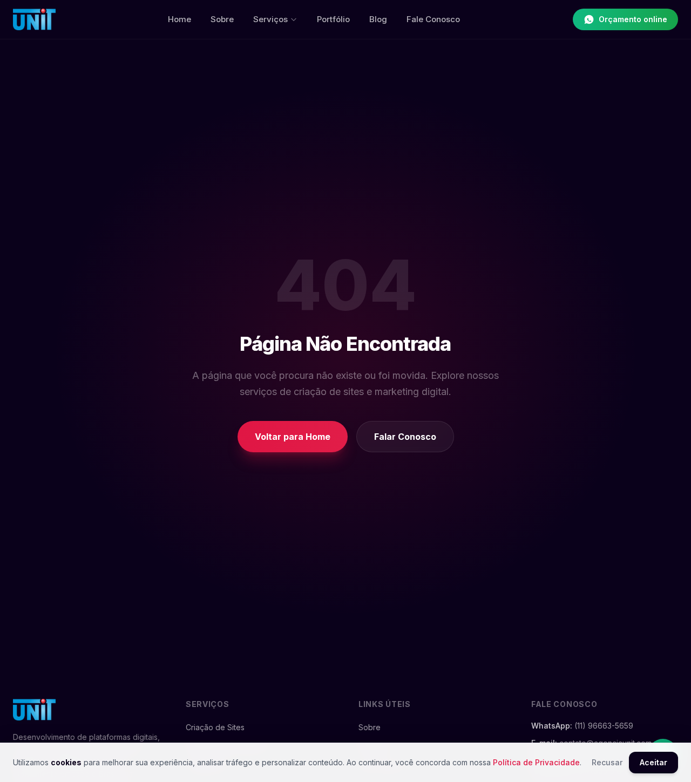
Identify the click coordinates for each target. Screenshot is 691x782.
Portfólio (333, 19)
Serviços (270, 19)
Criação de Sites (215, 727)
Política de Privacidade (536, 762)
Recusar (607, 762)
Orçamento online (633, 19)
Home (179, 19)
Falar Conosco (405, 436)
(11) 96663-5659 (603, 725)
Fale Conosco (433, 19)
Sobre (222, 19)
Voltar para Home (292, 436)
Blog (378, 19)
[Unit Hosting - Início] (34, 19)
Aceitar (653, 762)
